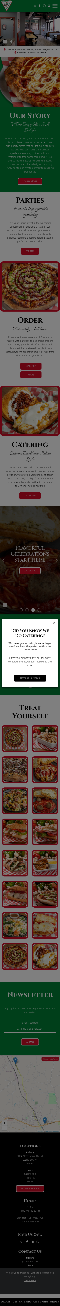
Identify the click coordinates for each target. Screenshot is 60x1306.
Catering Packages (30, 678)
